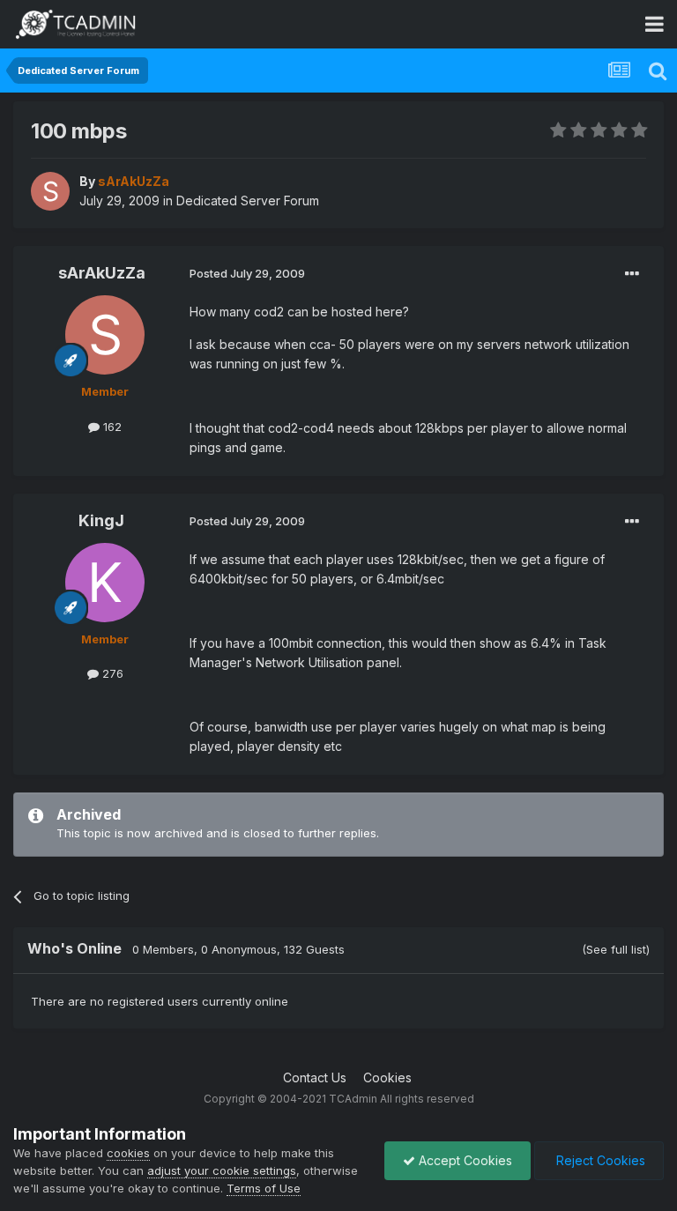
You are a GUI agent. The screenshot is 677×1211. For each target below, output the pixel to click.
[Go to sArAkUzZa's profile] (50, 191)
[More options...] (632, 274)
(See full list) (616, 949)
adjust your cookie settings (221, 1170)
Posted (247, 273)
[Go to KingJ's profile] (105, 582)
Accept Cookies (463, 1160)
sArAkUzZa (101, 273)
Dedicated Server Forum (247, 200)
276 (111, 673)
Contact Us (314, 1077)
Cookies (387, 1077)
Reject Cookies (599, 1160)
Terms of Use (264, 1188)
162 (111, 427)
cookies (128, 1153)
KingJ (101, 520)
